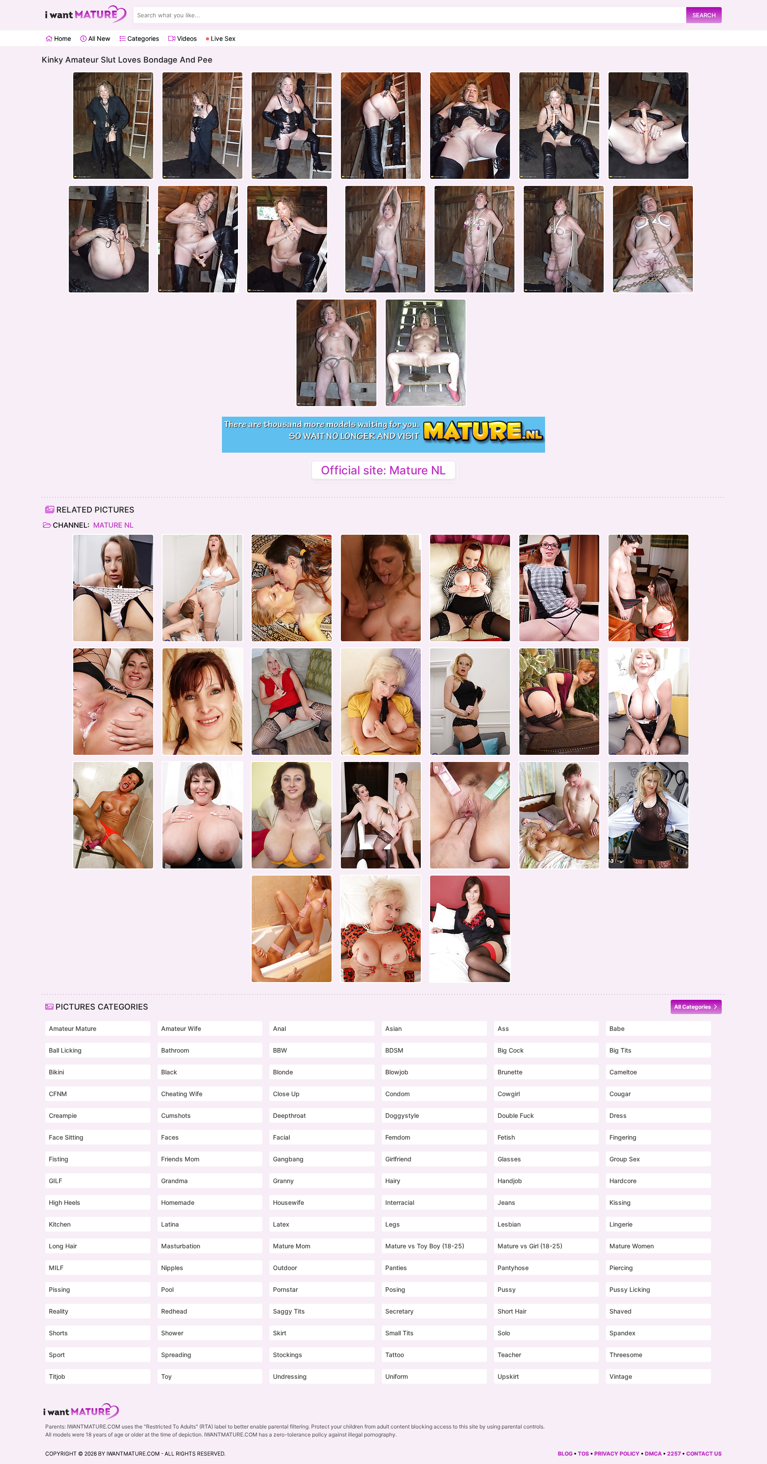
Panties (396, 1267)
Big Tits (620, 1050)
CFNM (58, 1093)
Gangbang (288, 1159)
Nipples (172, 1267)
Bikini (56, 1072)
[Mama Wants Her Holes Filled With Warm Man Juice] (113, 701)
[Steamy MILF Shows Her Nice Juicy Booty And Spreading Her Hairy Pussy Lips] (648, 815)
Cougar (620, 1093)
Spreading (176, 1354)
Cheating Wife (181, 1093)
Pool (167, 1289)
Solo (504, 1333)
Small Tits (399, 1333)
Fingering (623, 1137)
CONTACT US (704, 1453)
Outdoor (285, 1267)
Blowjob (396, 1072)
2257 (674, 1453)
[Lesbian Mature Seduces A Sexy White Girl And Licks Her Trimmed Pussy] (113, 588)
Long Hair (63, 1246)
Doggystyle (402, 1115)
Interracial (399, 1202)
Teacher (509, 1354)
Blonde (283, 1072)
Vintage (620, 1376)
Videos (186, 38)
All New (98, 38)
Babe (617, 1028)
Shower (172, 1333)
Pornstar (285, 1289)
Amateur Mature (72, 1028)
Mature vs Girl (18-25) (530, 1246)
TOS (583, 1453)
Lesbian (509, 1224)
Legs (392, 1224)
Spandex (622, 1333)
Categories (142, 38)
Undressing (290, 1376)
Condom (397, 1093)
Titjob (57, 1376)
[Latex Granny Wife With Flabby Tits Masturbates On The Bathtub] (113, 815)
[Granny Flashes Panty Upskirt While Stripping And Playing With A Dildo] (381, 701)
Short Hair (512, 1311)
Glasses (509, 1159)
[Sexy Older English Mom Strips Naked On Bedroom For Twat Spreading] (470, 929)
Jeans (506, 1202)
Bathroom (175, 1050)
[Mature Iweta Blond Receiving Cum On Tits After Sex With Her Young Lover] (381, 588)
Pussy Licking (629, 1289)
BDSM (394, 1050)
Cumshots (176, 1115)
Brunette (510, 1072)
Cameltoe (623, 1072)
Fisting (58, 1159)
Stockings (287, 1354)
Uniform (396, 1376)
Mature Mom (291, 1246)
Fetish (506, 1137)
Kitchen (60, 1224)
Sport (57, 1354)
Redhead (174, 1311)
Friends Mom (180, 1159)
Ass (503, 1028)
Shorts (58, 1333)
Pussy (507, 1289)
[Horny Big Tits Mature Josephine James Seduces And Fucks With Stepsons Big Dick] (648, 588)
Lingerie (621, 1224)
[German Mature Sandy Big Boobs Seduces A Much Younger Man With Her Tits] (381, 815)
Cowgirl (509, 1093)
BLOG (565, 1453)
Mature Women (631, 1246)
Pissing (59, 1289)
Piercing (621, 1267)
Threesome (625, 1354)
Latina (170, 1224)
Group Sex (624, 1159)
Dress (618, 1115)
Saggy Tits (289, 1311)
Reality (58, 1311)
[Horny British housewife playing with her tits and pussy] (470, 588)
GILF (55, 1180)
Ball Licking (65, 1050)
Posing (395, 1289)
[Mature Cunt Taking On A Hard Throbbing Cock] (470, 815)
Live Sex (222, 38)
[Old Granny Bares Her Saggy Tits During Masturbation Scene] (292, 701)
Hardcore (623, 1180)
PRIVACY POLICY (617, 1453)
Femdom (397, 1137)
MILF (56, 1267)
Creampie (63, 1115)
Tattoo (394, 1354)
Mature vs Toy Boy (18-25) (424, 1246)
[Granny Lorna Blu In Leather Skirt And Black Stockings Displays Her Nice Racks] (648, 701)
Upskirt (508, 1376)
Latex (281, 1224)
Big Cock (511, 1050)
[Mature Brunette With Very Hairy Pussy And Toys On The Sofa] (202, 701)
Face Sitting (66, 1137)
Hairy (392, 1180)
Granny (283, 1180)
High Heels (64, 1202)
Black (169, 1072)
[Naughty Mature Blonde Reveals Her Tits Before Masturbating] (381, 929)
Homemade (177, 1202)
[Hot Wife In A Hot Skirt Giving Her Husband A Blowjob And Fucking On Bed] (559, 815)
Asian (393, 1028)
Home (61, 38)
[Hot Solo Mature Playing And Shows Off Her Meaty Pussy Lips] (470, 701)
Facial (281, 1137)
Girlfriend (398, 1159)
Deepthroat (289, 1115)
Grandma (174, 1180)
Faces (170, 1137)
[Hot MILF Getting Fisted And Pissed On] (292, 929)
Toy (166, 1376)
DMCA (653, 1453)
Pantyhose (513, 1267)
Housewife (288, 1202)
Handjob (510, 1180)
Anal (279, 1028)
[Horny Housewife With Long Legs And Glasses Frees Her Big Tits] (559, 588)
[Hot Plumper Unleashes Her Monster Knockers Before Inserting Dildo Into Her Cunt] (202, 815)
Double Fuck (516, 1115)
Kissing (620, 1202)
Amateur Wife (181, 1028)
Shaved (620, 1311)
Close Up (286, 1093)
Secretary (399, 1311)
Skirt (279, 1333)
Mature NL (112, 525)
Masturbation (180, 1246)
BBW (280, 1050)
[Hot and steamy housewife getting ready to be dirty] (559, 701)
